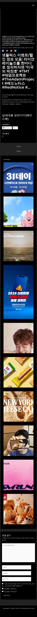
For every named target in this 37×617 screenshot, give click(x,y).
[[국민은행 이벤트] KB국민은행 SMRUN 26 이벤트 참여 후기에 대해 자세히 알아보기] (19, 475)
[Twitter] (7, 51)
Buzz (10, 47)
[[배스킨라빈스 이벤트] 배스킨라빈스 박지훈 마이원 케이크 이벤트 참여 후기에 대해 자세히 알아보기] (19, 338)
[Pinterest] (11, 51)
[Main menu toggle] (33, 5)
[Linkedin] (15, 51)
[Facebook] (3, 51)
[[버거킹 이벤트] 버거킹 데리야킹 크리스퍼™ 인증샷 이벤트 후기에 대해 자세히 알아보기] (19, 440)
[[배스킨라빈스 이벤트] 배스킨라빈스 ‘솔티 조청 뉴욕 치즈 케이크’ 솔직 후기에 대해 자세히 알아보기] (19, 406)
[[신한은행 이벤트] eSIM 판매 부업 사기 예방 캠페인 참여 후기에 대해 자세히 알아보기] (19, 292)
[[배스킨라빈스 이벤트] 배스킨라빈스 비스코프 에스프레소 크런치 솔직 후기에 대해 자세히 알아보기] (19, 509)
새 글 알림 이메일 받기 (10, 591)
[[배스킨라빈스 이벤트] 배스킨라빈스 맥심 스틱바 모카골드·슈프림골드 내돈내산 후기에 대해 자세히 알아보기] (19, 372)
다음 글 (18, 151)
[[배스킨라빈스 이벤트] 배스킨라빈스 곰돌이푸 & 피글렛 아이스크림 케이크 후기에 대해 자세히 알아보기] (19, 211)
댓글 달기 (5, 47)
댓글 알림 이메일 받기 (10, 588)
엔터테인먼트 (17, 47)
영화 (22, 47)
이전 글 (18, 146)
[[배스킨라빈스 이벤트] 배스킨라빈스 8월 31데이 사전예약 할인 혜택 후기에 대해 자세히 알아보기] (19, 177)
